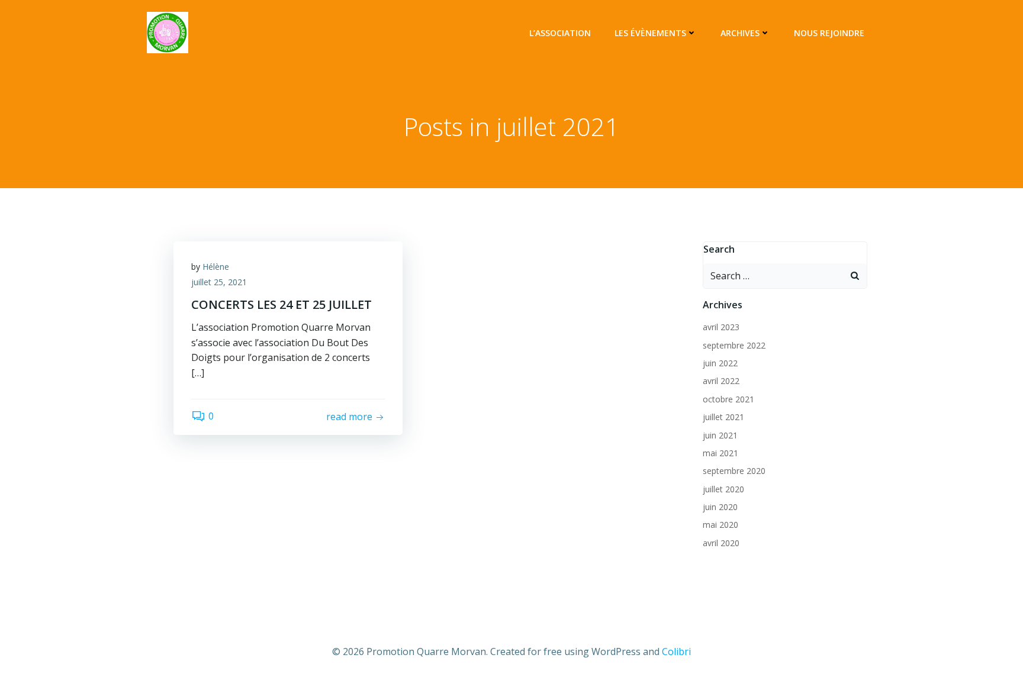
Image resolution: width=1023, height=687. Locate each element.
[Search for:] (773, 275)
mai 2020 (720, 524)
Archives (740, 32)
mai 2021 (720, 453)
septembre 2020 (734, 470)
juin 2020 (720, 506)
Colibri (676, 651)
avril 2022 (721, 380)
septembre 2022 (734, 345)
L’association (560, 32)
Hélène (215, 266)
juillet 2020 (723, 489)
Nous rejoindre (829, 32)
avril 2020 (721, 543)
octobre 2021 (728, 399)
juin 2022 (720, 363)
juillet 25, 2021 (219, 282)
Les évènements (650, 32)
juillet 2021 (723, 416)
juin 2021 (720, 435)
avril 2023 (721, 327)
